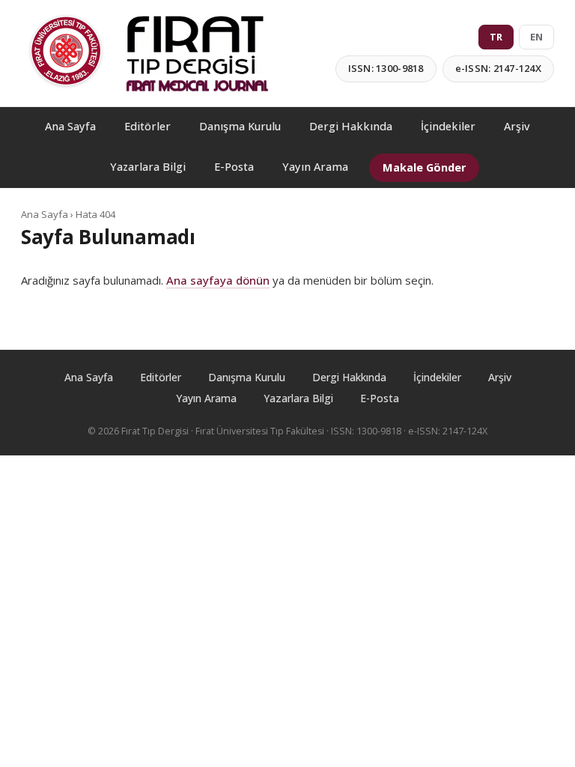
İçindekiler (448, 126)
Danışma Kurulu (240, 126)
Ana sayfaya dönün (218, 280)
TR (496, 36)
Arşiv (517, 126)
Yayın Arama (315, 167)
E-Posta (234, 167)
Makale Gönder (424, 167)
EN (536, 36)
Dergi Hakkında (350, 126)
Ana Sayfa (70, 126)
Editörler (147, 126)
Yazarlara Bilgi (148, 167)
